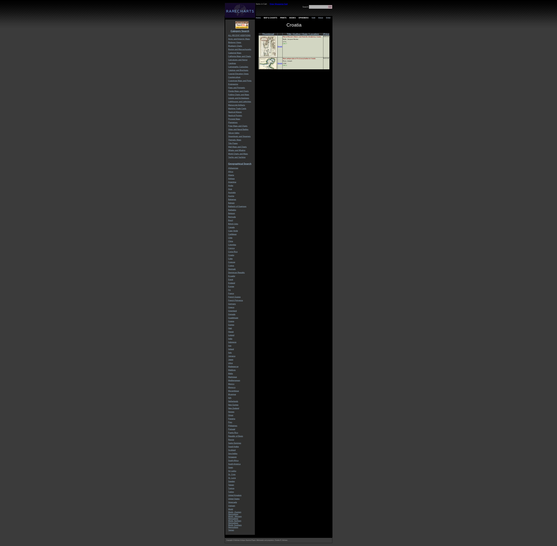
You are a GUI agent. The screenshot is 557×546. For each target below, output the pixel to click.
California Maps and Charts (239, 56)
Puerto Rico (233, 433)
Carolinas (232, 63)
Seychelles (232, 453)
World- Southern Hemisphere (235, 526)
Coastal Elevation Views (238, 74)
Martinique (232, 377)
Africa (230, 172)
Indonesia (232, 342)
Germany (232, 304)
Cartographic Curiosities (238, 67)
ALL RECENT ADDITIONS (239, 35)
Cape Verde (233, 231)
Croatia (231, 255)
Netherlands (233, 401)
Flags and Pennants (236, 88)
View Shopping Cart (279, 4)
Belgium (231, 213)
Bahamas (232, 199)
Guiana (231, 321)
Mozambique (233, 391)
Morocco (231, 387)
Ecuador (231, 276)
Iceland (231, 335)
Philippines (232, 426)
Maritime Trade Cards (237, 108)
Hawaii (231, 332)
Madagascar (233, 366)
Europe (231, 286)
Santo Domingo (234, 443)
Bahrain (231, 203)
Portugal (231, 429)
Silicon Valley (233, 133)
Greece (231, 307)
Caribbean (232, 234)
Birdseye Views (234, 42)
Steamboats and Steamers (239, 136)
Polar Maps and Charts (237, 126)
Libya (230, 363)
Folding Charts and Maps (238, 95)
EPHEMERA (304, 18)
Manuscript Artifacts (236, 105)
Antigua (231, 179)
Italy (230, 353)
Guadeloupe (233, 318)
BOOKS (292, 18)
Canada (231, 227)
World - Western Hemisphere (235, 517)
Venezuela (232, 502)
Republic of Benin (235, 436)
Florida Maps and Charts (238, 91)
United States (234, 499)
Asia (230, 189)
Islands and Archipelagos (238, 98)
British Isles (233, 224)
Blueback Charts (235, 46)
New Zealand (233, 408)
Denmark (232, 269)
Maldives (232, 370)
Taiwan (231, 485)
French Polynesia (235, 300)
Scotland (232, 450)
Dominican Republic (236, 272)
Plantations (233, 122)
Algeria (231, 175)
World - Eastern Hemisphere (234, 513)
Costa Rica (232, 252)
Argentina (232, 182)
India (230, 339)
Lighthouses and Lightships (239, 101)
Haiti (230, 328)
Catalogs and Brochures (238, 70)
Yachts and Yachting (236, 157)
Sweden (231, 481)
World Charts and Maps (238, 154)
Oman (230, 415)
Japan (230, 359)
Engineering (233, 84)
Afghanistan (233, 168)
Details (280, 46)
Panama (231, 419)
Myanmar (232, 394)
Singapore (232, 457)
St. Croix (232, 474)
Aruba (230, 185)
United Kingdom (235, 495)
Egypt (230, 279)
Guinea (231, 325)
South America (234, 464)
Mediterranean (234, 380)
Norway (231, 412)
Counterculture (234, 77)
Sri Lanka (232, 471)
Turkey (231, 492)
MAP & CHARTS (270, 18)
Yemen (231, 530)
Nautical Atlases (235, 112)
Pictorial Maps (234, 119)
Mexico (231, 384)
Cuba (230, 259)
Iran (229, 346)
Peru (230, 422)
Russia (231, 440)
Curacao (231, 262)
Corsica (231, 248)
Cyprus (231, 266)
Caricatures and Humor (237, 60)
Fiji (229, 290)
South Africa (233, 460)
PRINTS (283, 18)
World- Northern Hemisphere (234, 522)
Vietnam (231, 506)
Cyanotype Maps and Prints (240, 81)
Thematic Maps (234, 140)
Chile (230, 238)
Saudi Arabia (233, 447)
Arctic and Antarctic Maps (239, 39)
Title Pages (233, 143)
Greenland (232, 311)
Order (328, 18)
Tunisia (231, 488)
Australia (232, 192)
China (230, 241)
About (320, 18)
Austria (231, 196)
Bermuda (232, 217)
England (231, 283)
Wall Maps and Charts (237, 147)
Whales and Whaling (236, 150)
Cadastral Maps (234, 53)
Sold (313, 18)
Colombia (232, 245)
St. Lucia (232, 478)
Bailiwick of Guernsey (237, 206)
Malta (230, 373)
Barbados (232, 210)
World (230, 509)
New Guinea (233, 405)
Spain (230, 467)
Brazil (230, 220)
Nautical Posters (235, 115)
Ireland (231, 349)
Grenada (231, 314)
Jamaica (231, 356)
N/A (229, 398)
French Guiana (234, 297)
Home (258, 18)
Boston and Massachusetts (239, 49)
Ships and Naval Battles (238, 129)
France (231, 293)
